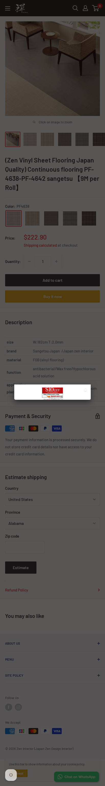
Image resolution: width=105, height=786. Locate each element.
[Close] (86, 391)
